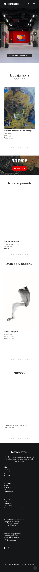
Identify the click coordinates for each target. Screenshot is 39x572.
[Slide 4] (18, 147)
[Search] (28, 4)
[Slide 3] (16, 147)
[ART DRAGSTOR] (11, 4)
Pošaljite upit (9, 138)
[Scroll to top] (35, 568)
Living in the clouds (11, 244)
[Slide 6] (23, 147)
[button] (34, 4)
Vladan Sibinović (11, 241)
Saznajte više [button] (19, 168)
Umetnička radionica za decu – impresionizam (15, 426)
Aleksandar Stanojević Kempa (18, 131)
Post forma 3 (9, 134)
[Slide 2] (14, 147)
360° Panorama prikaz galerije (19, 55)
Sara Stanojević (11, 332)
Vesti (32, 386)
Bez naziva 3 (9, 335)
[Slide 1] (11, 147)
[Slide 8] (27, 147)
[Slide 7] (25, 147)
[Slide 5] (21, 147)
